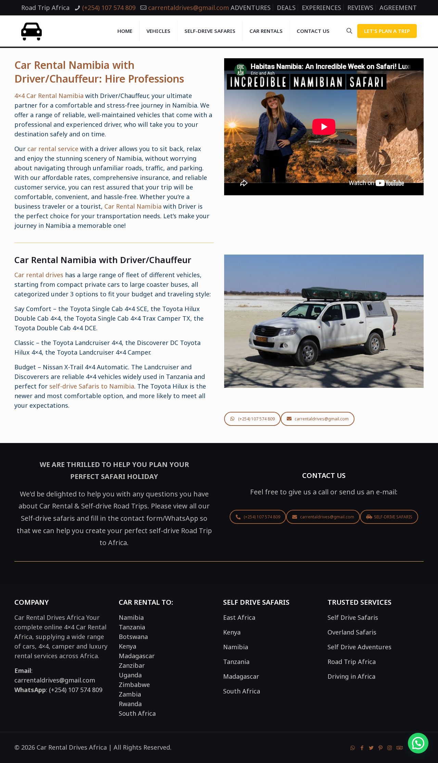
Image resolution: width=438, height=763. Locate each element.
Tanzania (132, 627)
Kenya (127, 646)
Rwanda (130, 704)
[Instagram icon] (389, 747)
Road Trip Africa (351, 661)
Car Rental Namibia (133, 206)
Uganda (130, 675)
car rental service (52, 149)
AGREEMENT (398, 7)
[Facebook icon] (361, 747)
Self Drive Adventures (359, 647)
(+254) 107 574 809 (109, 7)
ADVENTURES (251, 7)
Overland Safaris (351, 632)
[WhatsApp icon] (352, 747)
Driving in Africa (351, 676)
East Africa (239, 617)
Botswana (133, 636)
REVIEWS (360, 7)
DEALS (286, 7)
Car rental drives (38, 275)
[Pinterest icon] (380, 747)
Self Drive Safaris (352, 617)
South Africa (137, 713)
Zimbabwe (134, 684)
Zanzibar (132, 665)
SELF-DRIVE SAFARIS (393, 517)
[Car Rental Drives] (31, 30)
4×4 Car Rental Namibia (48, 95)
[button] (418, 743)
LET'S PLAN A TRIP (387, 30)
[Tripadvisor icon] (398, 747)
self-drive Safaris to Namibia (91, 386)
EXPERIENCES (321, 7)
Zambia (130, 694)
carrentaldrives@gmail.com (188, 7)
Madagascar (137, 656)
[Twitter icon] (371, 747)
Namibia (131, 617)
